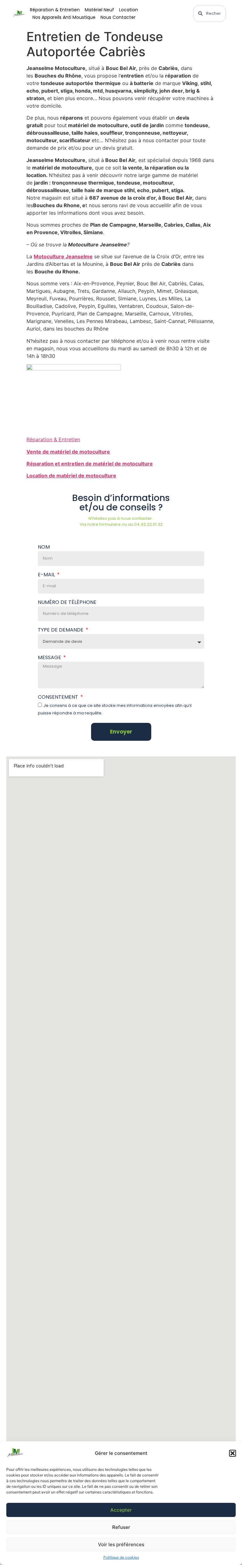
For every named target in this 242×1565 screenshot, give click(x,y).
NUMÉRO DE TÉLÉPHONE (67, 603)
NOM (44, 548)
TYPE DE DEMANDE (61, 630)
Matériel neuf (99, 10)
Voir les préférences (121, 1544)
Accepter (121, 1510)
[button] (232, 1453)
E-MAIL (47, 575)
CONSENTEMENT (58, 698)
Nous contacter (118, 17)
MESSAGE (50, 658)
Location (128, 10)
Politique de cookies (121, 1557)
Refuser (121, 1527)
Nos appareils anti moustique (63, 17)
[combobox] (209, 13)
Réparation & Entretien (55, 10)
